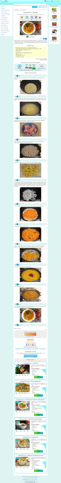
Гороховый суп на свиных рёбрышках (30, 381)
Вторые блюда (4, 19)
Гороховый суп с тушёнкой (30, 363)
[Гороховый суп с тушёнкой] (22, 369)
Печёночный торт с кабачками (54, 13)
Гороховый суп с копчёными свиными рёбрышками (30, 399)
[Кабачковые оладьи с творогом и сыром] (54, 16)
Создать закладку (31, 334)
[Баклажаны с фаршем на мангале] (54, 38)
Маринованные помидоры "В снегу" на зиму (54, 27)
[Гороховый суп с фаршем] (30, 28)
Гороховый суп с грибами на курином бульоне (30, 455)
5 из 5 (33, 340)
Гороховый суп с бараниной (30, 437)
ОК (31, 479)
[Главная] (4, 1)
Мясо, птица (3, 12)
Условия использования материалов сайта (30, 481)
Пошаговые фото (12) (36, 14)
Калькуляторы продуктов (34, 476)
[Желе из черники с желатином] (54, 31)
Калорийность (30, 14)
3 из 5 (30, 340)
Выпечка (3, 8)
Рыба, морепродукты (5, 13)
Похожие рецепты (20, 14)
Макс (33, 479)
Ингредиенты (25, 14)
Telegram (36, 479)
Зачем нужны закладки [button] (30, 336)
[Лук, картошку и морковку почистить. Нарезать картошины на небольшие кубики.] (30, 170)
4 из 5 (32, 340)
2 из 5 (29, 340)
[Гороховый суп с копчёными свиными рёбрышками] (22, 405)
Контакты (25, 478)
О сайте (29, 478)
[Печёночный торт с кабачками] (54, 9)
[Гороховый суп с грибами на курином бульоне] (22, 461)
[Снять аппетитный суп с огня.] (30, 294)
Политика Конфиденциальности (30, 480)
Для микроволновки (5, 30)
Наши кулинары (34, 478)
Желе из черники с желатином (54, 34)
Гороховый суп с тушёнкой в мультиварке (30, 419)
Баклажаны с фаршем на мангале (54, 41)
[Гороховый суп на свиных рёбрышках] (22, 387)
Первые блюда (4, 17)
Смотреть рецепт (38, 377)
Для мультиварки (4, 28)
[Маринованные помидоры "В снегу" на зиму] (54, 24)
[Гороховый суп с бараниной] (22, 443)
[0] (32, 18)
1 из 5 (27, 340)
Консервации (4, 32)
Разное (2, 34)
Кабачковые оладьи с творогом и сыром (54, 20)
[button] (36, 19)
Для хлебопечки (4, 27)
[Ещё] (46, 7)
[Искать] (46, 4)
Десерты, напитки (5, 23)
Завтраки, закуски (5, 21)
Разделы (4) (42, 14)
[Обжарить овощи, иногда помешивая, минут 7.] (30, 234)
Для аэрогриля (4, 25)
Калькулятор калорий (25, 476)
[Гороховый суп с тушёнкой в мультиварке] (22, 424)
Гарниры (3, 15)
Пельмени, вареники (5, 10)
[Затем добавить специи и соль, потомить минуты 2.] (30, 275)
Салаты (3, 6)
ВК (29, 479)
